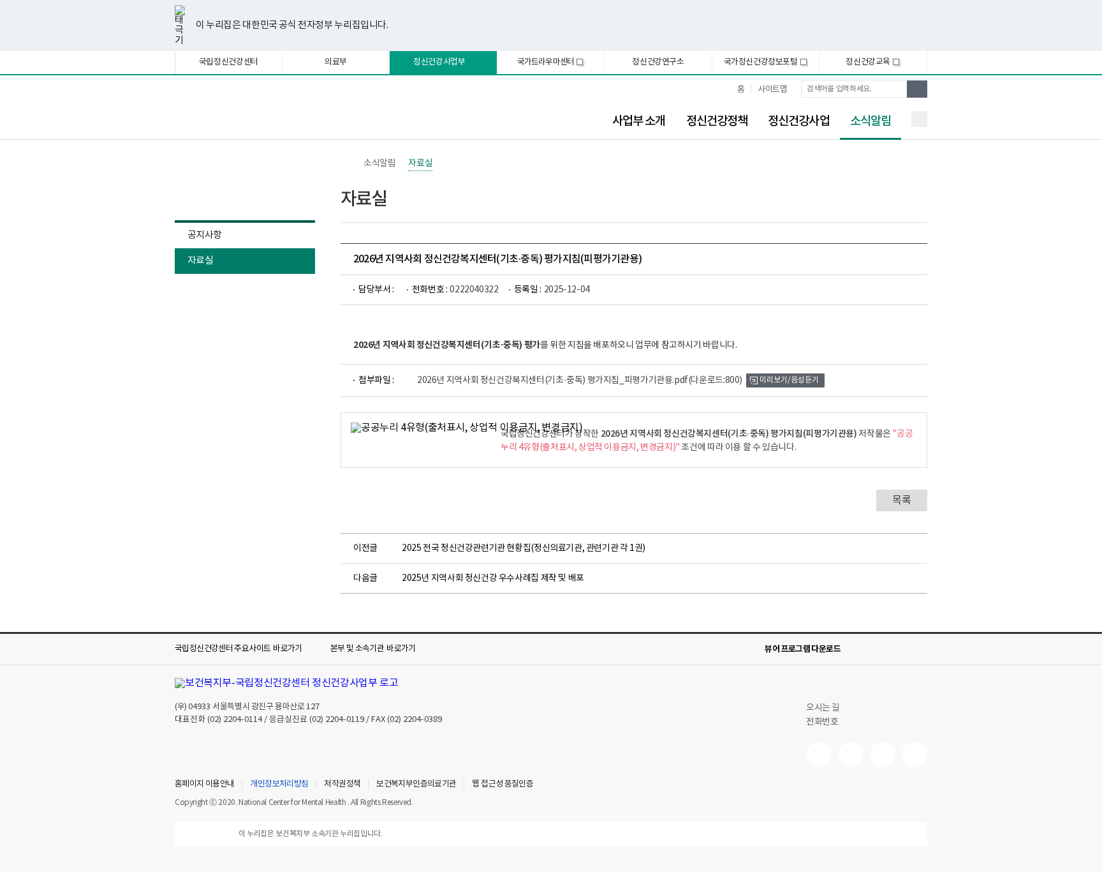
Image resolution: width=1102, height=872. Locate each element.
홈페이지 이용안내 (204, 784)
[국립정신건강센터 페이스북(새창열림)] (850, 754)
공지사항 (204, 235)
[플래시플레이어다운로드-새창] (919, 649)
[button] (247, 649)
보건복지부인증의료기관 (416, 784)
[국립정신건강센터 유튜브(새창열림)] (819, 754)
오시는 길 (824, 708)
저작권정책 (342, 784)
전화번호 (822, 722)
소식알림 (865, 121)
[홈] (347, 163)
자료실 (200, 260)
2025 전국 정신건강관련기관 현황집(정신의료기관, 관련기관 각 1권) (523, 548)
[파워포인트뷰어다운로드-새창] (878, 649)
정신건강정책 (717, 121)
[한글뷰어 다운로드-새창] (858, 649)
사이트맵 (772, 89)
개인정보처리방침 (279, 784)
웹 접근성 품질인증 (502, 784)
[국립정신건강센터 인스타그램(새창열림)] (882, 754)
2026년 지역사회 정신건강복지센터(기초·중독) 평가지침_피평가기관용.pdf (579, 380)
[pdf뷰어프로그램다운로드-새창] (899, 649)
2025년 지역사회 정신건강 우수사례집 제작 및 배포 (493, 578)
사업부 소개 (639, 121)
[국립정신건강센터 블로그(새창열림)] (914, 754)
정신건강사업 (799, 121)
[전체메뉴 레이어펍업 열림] (919, 119)
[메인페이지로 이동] (280, 113)
